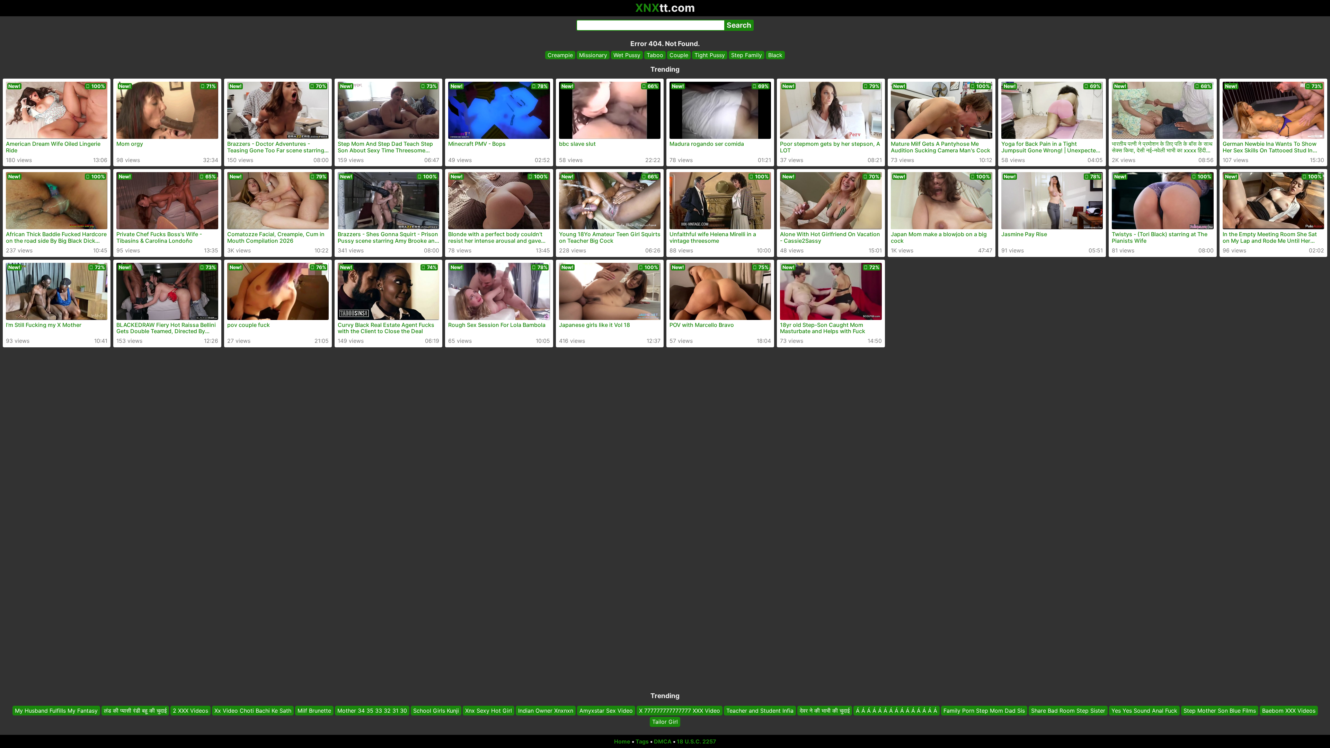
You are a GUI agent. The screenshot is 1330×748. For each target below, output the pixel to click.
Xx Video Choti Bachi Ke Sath (252, 710)
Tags (642, 741)
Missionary (593, 55)
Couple (679, 55)
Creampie (560, 55)
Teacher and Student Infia (759, 710)
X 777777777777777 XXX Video (679, 710)
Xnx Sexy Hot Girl (488, 710)
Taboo (655, 55)
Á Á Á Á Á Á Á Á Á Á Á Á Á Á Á (896, 710)
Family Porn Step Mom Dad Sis (984, 710)
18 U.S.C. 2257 (696, 741)
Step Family (746, 55)
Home (622, 741)
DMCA (663, 741)
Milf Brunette (314, 710)
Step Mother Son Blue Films (1219, 710)
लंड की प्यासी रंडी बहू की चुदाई (135, 710)
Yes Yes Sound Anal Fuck (1144, 710)
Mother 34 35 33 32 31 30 (372, 710)
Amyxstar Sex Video (606, 710)
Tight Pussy (709, 55)
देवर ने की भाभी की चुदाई (825, 710)
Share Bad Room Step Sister (1068, 710)
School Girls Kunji (436, 710)
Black (775, 55)
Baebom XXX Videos (1288, 710)
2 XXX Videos (190, 710)
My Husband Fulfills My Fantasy (56, 710)
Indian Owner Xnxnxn (545, 710)
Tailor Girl (665, 722)
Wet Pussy (626, 55)
